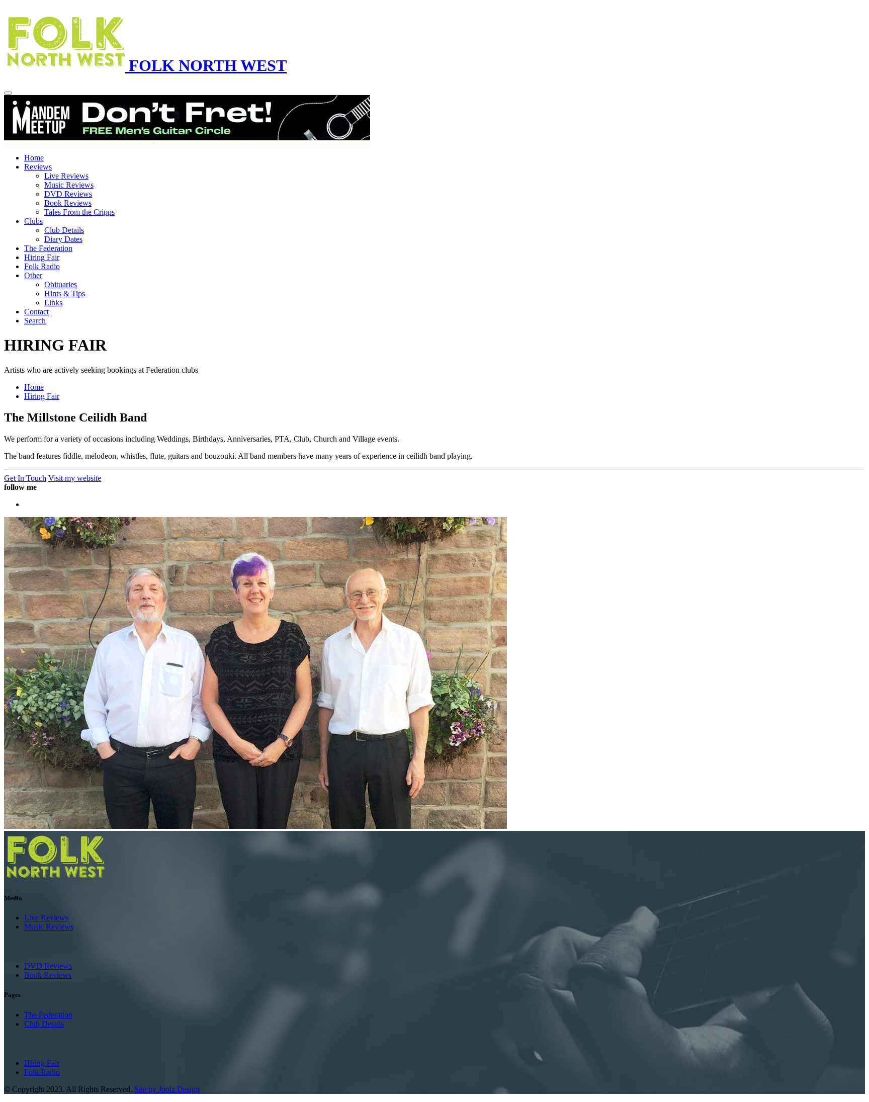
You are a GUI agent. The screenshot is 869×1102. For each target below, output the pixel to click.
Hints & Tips (64, 293)
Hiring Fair (41, 257)
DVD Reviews (68, 194)
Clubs (33, 221)
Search (35, 320)
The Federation (48, 248)
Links (53, 302)
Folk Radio (42, 266)
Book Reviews (68, 203)
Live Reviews (66, 176)
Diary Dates (63, 239)
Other (33, 275)
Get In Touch (25, 478)
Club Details (64, 230)
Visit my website (74, 478)
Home (34, 157)
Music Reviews (69, 185)
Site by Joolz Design (167, 1089)
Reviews (38, 166)
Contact (36, 311)
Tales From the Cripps (79, 212)
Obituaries (60, 284)
